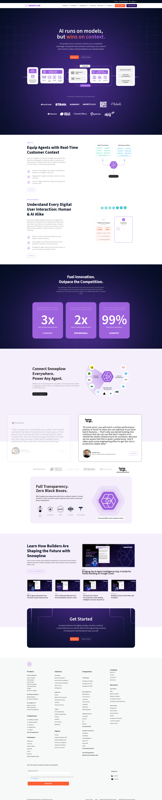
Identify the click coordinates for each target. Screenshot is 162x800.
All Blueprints (58, 688)
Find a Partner (113, 711)
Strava (28, 751)
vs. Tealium (30, 730)
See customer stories (33, 756)
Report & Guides (114, 694)
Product (57, 717)
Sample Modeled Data (60, 740)
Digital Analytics (31, 697)
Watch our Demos (86, 639)
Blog (111, 691)
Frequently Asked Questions (117, 701)
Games (56, 695)
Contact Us (113, 677)
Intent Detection (31, 707)
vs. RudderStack (31, 727)
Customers (93, 6)
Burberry (29, 754)
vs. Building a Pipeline (32, 720)
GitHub (112, 716)
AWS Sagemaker (86, 709)
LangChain (85, 699)
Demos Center (114, 723)
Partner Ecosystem (60, 748)
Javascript (85, 716)
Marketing (57, 724)
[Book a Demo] (120, 5)
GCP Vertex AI (86, 697)
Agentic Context (31, 705)
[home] (32, 5)
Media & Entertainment (61, 697)
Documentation (114, 713)
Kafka (83, 746)
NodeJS (84, 724)
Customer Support (115, 721)
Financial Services (59, 705)
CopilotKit (85, 704)
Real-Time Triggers (32, 691)
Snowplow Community (116, 718)
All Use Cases (58, 685)
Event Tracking (31, 678)
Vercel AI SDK (86, 702)
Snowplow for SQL (87, 684)
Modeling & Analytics (33, 694)
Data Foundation (32, 675)
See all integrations (88, 753)
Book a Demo (74, 57)
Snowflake (85, 736)
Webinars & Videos (115, 696)
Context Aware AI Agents (61, 683)
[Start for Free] (131, 5)
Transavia (29, 744)
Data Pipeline (30, 680)
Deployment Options (60, 745)
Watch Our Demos (86, 57)
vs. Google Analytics (32, 722)
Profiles (29, 688)
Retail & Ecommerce (60, 700)
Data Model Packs (31, 686)
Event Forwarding (31, 684)
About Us (112, 672)
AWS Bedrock (86, 694)
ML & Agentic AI (31, 703)
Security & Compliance (60, 742)
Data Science (58, 722)
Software (57, 702)
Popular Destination (88, 731)
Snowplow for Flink (87, 686)
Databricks (85, 707)
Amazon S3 (85, 741)
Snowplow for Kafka (87, 681)
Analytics (57, 719)
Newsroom (113, 680)
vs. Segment (30, 725)
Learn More (31, 190)
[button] (66, 5)
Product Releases (123, 1)
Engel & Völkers (31, 746)
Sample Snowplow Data (61, 737)
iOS (83, 721)
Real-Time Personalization (61, 680)
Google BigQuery (86, 738)
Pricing (116, 1)
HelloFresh (30, 741)
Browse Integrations (40, 394)
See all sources (86, 726)
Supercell (29, 749)
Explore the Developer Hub (90, 755)
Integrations (113, 708)
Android (84, 719)
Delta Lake (85, 743)
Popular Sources (86, 714)
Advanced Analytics (60, 678)
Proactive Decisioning (32, 710)
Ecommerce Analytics (32, 699)
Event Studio (30, 682)
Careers (112, 675)
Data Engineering (59, 712)
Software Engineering (60, 714)
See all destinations (88, 748)
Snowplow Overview (115, 699)
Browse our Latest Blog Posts (35, 571)
